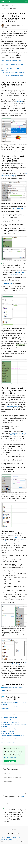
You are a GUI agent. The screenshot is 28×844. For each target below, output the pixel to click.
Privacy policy (7, 837)
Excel (11, 5)
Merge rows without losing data (10, 729)
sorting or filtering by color (19, 208)
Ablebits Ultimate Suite (13, 406)
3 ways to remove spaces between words (12, 735)
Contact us (12, 839)
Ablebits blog (5, 5)
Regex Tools (14, 537)
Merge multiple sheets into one (9, 717)
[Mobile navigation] (26, 1)
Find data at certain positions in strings (12, 75)
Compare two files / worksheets (10, 722)
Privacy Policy (13, 798)
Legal (1, 837)
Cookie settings (4, 839)
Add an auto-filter (7, 283)
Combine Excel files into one (9, 720)
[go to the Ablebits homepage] (5, 1)
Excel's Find (19, 101)
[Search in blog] (26, 8)
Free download (10, 761)
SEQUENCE (14, 274)
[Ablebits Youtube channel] (12, 829)
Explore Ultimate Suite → (11, 757)
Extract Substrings (15, 435)
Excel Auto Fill (20, 272)
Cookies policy (16, 837)
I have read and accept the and (14, 797)
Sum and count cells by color (9, 742)
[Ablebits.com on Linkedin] (15, 829)
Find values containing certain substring (13, 72)
